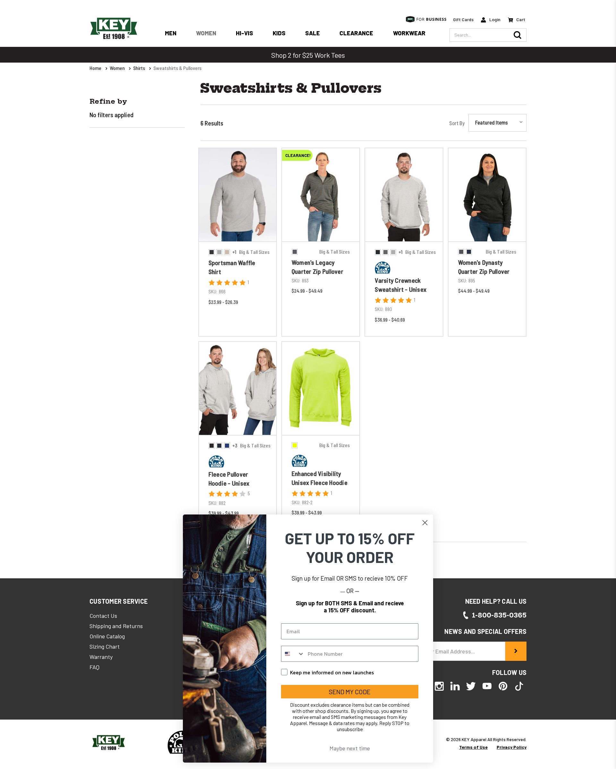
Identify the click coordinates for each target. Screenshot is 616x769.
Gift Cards (463, 19)
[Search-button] (517, 35)
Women (206, 33)
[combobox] (292, 653)
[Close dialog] (425, 522)
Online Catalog (107, 636)
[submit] (515, 651)
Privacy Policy (511, 747)
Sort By (457, 123)
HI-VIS (244, 33)
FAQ (94, 666)
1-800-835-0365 (499, 615)
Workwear (409, 33)
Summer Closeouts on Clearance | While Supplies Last (308, 55)
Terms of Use (473, 747)
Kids (279, 33)
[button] (119, 601)
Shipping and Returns (116, 625)
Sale (312, 33)
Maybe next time (349, 748)
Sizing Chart (105, 646)
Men (170, 33)
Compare (235, 242)
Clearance (356, 33)
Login (494, 19)
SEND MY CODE (350, 692)
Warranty (101, 656)
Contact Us (103, 615)
